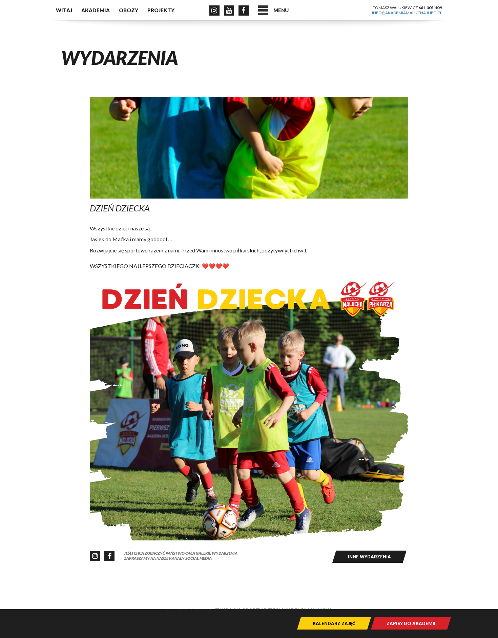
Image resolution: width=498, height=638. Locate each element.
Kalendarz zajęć (334, 623)
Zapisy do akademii (411, 623)
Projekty (160, 10)
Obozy (128, 10)
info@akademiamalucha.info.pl (407, 12)
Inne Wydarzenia (369, 556)
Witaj (64, 10)
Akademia (95, 10)
